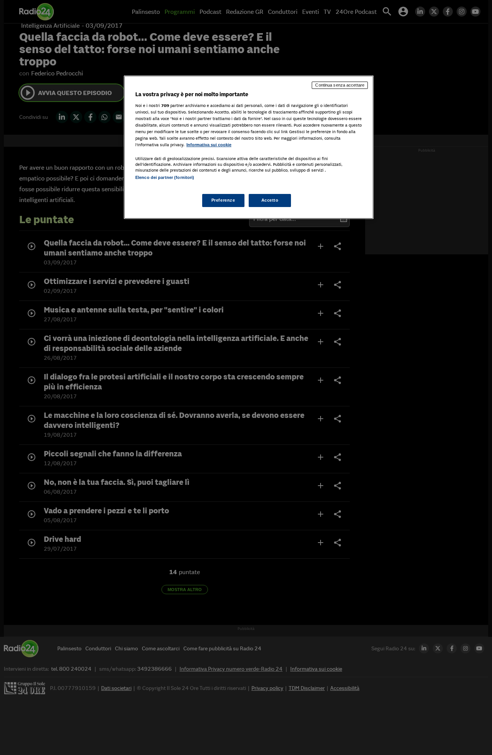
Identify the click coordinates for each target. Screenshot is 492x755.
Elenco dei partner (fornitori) (164, 177)
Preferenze (223, 200)
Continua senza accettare (339, 85)
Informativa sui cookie (208, 144)
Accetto (270, 200)
